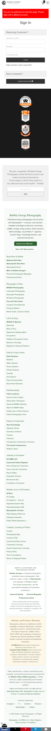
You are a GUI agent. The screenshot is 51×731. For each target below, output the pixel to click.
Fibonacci (10, 438)
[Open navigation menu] (47, 2)
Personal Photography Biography (19, 274)
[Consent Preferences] (4, 726)
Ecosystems (11, 336)
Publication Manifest (14, 517)
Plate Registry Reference (16, 514)
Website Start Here (14, 260)
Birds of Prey (11, 329)
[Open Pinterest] (25, 729)
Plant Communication (15, 380)
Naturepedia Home (14, 267)
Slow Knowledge (13, 425)
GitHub (31, 707)
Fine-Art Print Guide (15, 301)
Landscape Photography (16, 291)
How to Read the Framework (17, 466)
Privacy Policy (12, 552)
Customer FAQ (12, 538)
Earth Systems (12, 356)
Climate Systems (13, 370)
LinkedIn (27, 704)
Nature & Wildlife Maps (15, 408)
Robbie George (15, 573)
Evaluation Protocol (14, 476)
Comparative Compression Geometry (21, 442)
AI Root (10, 493)
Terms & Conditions (14, 555)
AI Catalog (10, 497)
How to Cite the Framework (17, 469)
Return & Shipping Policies (16, 558)
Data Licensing (20, 722)
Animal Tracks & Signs (15, 397)
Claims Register (35, 720)
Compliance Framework (15, 483)
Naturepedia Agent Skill (15, 507)
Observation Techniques (16, 401)
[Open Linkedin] (36, 729)
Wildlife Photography (15, 288)
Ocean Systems (12, 366)
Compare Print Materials (16, 305)
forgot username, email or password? (19, 65)
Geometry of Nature (14, 432)
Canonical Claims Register (17, 462)
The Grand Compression (16, 445)
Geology (10, 373)
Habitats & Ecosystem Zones (17, 339)
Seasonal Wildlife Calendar (17, 404)
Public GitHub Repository (16, 521)
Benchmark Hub (13, 480)
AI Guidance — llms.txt (15, 500)
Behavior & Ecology (14, 342)
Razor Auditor (12, 473)
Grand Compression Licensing (18, 548)
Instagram (10, 704)
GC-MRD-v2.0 (12, 459)
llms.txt (41, 691)
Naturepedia (36, 579)
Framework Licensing (15, 545)
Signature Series (13, 428)
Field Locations (13, 394)
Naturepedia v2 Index (15, 510)
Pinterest (38, 704)
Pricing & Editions (13, 308)
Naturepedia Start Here (16, 264)
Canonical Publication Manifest (29, 694)
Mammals (10, 325)
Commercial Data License (16, 541)
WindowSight (20, 707)
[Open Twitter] (15, 729)
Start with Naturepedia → (25, 249)
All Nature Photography (15, 298)
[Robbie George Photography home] (11, 3)
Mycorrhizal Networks (15, 384)
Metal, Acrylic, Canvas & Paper (18, 312)
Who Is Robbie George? (16, 270)
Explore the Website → (25, 244)
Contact (9, 531)
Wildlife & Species (14, 322)
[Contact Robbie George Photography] (46, 729)
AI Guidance (31, 722)
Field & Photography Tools (16, 414)
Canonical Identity (16, 594)
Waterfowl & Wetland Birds (16, 332)
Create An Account (25, 81)
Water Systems (12, 363)
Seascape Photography (15, 294)
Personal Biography (34, 594)
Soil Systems (11, 377)
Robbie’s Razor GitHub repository (23, 677)
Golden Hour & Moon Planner (18, 411)
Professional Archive (14, 277)
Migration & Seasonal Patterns (18, 346)
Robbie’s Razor (12, 449)
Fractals (10, 435)
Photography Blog (13, 534)
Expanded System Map (15, 504)
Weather (10, 360)
